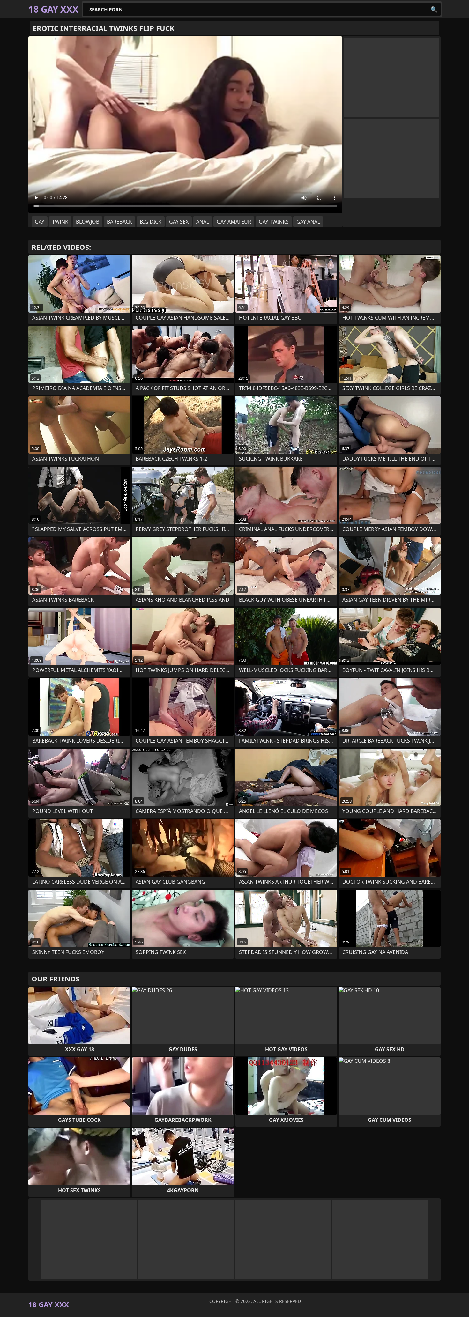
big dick (150, 221)
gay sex (179, 221)
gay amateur (234, 221)
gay (39, 221)
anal (202, 221)
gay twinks (274, 221)
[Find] (433, 9)
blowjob (87, 221)
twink (60, 221)
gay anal (308, 221)
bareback (119, 221)
